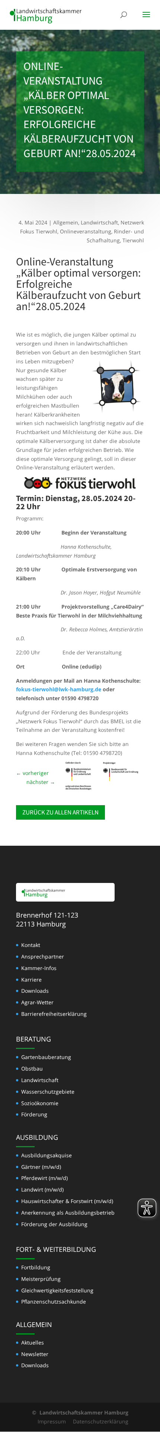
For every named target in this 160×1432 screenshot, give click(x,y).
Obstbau (32, 1068)
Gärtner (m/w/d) (41, 1166)
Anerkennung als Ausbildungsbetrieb (68, 1212)
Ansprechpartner (42, 956)
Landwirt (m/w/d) (42, 1189)
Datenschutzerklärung (100, 1421)
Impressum (52, 1421)
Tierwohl (133, 240)
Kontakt (30, 944)
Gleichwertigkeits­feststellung (57, 1290)
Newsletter (34, 1354)
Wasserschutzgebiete (47, 1091)
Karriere (31, 979)
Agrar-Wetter (37, 1002)
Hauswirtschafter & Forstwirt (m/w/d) (67, 1201)
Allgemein (65, 222)
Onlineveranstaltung (85, 231)
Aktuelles (32, 1342)
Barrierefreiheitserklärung (54, 1013)
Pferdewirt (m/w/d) (44, 1177)
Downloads (35, 990)
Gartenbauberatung (46, 1057)
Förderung (34, 1114)
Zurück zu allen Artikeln (60, 812)
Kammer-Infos (39, 968)
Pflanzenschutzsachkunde (53, 1301)
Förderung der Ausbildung (54, 1224)
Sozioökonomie (39, 1103)
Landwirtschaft (99, 222)
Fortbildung (35, 1267)
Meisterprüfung (41, 1278)
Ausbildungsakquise (46, 1155)
